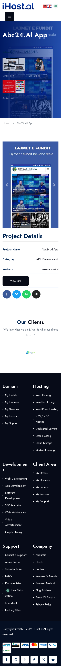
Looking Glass (13, 610)
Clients (39, 562)
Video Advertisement (13, 522)
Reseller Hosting (45, 402)
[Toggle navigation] (9, 16)
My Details (11, 395)
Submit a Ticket (13, 569)
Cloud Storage (44, 443)
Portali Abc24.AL (11, 72)
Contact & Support (15, 555)
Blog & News (43, 590)
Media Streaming (45, 450)
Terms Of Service (45, 597)
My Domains (12, 402)
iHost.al (38, 629)
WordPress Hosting (47, 409)
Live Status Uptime (14, 593)
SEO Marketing (13, 505)
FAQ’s (8, 576)
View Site (15, 281)
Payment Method (45, 583)
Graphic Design (14, 532)
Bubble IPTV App (11, 94)
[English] (49, 6)
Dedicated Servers (46, 429)
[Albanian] (45, 6)
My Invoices (12, 416)
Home (6, 123)
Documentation (13, 583)
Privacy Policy (43, 604)
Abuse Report (13, 562)
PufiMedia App (36, 72)
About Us (41, 555)
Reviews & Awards (46, 576)
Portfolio (40, 569)
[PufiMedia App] (40, 64)
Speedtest (11, 603)
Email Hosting (43, 436)
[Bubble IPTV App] (14, 86)
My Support (11, 423)
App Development (15, 486)
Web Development (16, 479)
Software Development (12, 495)
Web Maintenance (15, 512)
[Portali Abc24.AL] (14, 64)
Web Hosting (43, 395)
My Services (12, 409)
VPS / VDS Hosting (42, 419)
